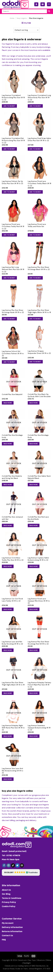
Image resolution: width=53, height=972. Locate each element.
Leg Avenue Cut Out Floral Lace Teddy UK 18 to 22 (12, 600)
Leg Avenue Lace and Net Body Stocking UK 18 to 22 (12, 643)
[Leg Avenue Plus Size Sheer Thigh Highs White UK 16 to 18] (39, 296)
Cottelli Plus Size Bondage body (12, 436)
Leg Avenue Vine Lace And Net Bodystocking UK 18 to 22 (12, 770)
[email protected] (17, 851)
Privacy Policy (9, 902)
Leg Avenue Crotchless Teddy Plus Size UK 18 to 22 (12, 559)
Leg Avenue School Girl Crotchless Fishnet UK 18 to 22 (13, 353)
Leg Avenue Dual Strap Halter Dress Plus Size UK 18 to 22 (39, 139)
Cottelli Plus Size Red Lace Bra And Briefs (38, 518)
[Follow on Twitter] (17, 865)
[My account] (36, 4)
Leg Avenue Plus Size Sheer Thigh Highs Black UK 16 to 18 (13, 684)
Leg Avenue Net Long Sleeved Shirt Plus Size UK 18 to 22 (13, 269)
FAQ (4, 939)
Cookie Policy (8, 906)
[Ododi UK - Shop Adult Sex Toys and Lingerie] (16, 4)
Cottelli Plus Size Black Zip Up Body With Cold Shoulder (39, 395)
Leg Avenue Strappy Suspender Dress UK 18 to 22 (39, 352)
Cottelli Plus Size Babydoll (12, 394)
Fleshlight (27, 963)
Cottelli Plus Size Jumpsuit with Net (12, 518)
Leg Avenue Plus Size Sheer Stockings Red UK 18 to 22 (38, 643)
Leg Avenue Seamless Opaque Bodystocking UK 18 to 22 (39, 727)
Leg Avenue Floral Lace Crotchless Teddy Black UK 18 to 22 (39, 183)
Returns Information (12, 931)
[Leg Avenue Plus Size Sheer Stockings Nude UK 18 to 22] (13, 296)
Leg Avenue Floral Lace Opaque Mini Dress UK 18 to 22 (39, 601)
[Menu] (49, 4)
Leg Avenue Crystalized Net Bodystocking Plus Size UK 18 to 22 (13, 140)
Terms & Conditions (11, 898)
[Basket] (42, 4)
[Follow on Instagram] (9, 865)
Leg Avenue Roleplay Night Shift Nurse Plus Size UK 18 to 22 (13, 727)
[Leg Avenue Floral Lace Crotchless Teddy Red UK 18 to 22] (13, 210)
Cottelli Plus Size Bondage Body (38, 436)
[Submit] (49, 11)
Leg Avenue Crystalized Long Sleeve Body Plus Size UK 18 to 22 (39, 97)
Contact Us (7, 935)
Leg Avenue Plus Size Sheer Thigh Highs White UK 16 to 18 (39, 311)
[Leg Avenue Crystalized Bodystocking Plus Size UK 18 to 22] (13, 81)
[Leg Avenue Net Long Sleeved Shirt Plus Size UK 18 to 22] (13, 253)
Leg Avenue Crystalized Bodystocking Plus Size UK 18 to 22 (13, 97)
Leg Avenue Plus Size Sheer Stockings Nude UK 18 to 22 (13, 311)
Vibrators (41, 960)
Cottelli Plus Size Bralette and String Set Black (12, 477)
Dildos (48, 960)
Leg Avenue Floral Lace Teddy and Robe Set (37, 225)
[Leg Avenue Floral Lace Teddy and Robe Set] (39, 210)
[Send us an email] (22, 865)
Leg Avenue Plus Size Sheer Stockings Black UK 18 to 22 (39, 268)
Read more (8, 403)
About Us (6, 890)
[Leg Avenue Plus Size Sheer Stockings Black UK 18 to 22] (39, 253)
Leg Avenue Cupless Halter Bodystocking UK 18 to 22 (38, 559)
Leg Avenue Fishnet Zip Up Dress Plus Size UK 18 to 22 (12, 182)
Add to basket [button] (9, 106)
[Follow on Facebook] (4, 865)
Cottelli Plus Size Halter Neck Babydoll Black (39, 477)
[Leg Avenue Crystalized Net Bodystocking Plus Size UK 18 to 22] (13, 124)
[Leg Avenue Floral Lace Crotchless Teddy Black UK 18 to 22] (39, 167)
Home (12, 18)
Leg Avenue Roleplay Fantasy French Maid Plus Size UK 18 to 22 (39, 685)
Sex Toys (31, 960)
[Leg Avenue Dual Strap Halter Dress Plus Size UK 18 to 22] (39, 124)
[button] (21, 872)
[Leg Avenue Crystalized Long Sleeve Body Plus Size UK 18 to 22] (39, 81)
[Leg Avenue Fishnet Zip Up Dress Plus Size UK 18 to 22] (13, 167)
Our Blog (6, 894)
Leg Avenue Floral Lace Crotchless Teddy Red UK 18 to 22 (13, 226)
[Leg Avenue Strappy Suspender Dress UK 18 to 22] (39, 337)
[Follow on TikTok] (13, 865)
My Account (7, 923)
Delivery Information (12, 927)
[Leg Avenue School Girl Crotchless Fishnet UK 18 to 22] (13, 337)
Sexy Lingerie (22, 18)
